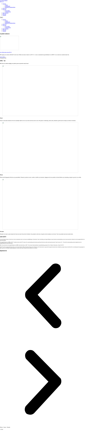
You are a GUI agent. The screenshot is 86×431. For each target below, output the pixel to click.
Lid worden (7, 10)
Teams (6, 4)
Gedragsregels (8, 11)
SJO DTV (5, 8)
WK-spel (4, 14)
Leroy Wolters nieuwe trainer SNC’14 (6, 52)
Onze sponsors (5, 12)
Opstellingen (7, 6)
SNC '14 (1, 1)
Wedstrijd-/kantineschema (10, 7)
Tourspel (4, 15)
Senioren (4, 3)
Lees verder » (2, 56)
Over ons (4, 9)
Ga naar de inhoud (3, 0)
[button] (43, 296)
